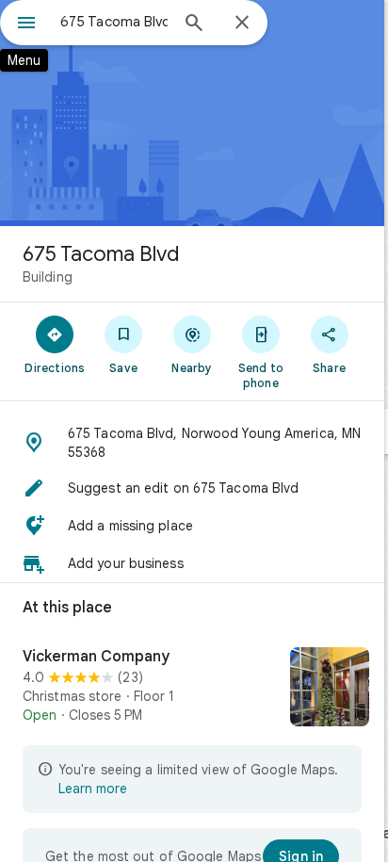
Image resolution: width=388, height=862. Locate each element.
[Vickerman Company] (192, 688)
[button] (192, 442)
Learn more (92, 788)
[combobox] (114, 21)
